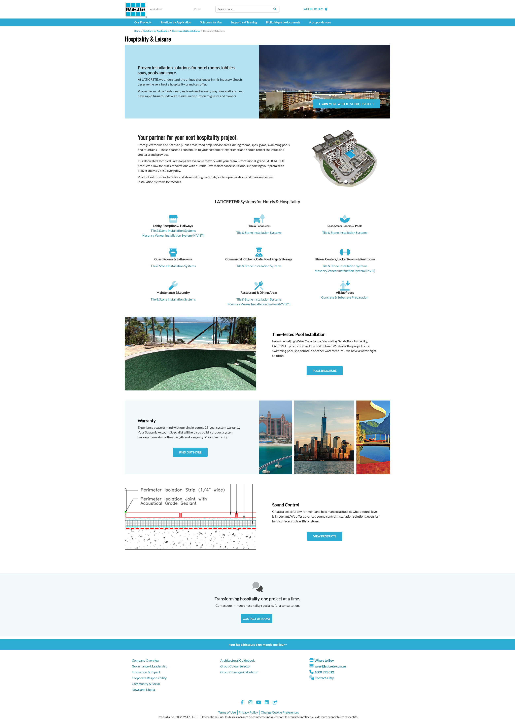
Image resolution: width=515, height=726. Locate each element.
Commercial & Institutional (186, 30)
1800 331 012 (324, 672)
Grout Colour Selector (235, 666)
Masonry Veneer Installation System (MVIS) (345, 271)
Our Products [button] (142, 22)
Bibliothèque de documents (283, 22)
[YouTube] (258, 702)
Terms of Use (227, 712)
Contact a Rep (324, 678)
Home (137, 30)
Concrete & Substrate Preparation (344, 297)
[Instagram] (250, 702)
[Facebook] (242, 702)
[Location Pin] (326, 9)
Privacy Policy (248, 712)
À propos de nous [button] (320, 22)
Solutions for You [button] (211, 22)
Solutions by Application (156, 30)
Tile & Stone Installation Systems (173, 230)
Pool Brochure (325, 370)
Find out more (190, 452)
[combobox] (247, 9)
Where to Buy (324, 660)
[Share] (275, 702)
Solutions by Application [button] (176, 22)
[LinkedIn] (267, 702)
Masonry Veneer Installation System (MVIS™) (173, 235)
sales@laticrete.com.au (330, 666)
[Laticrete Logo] (136, 9)
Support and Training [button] (244, 22)
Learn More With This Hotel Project (346, 104)
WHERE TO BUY (313, 9)
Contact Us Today (256, 618)
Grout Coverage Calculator (239, 672)
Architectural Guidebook (237, 660)
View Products (324, 536)
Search (274, 9)
